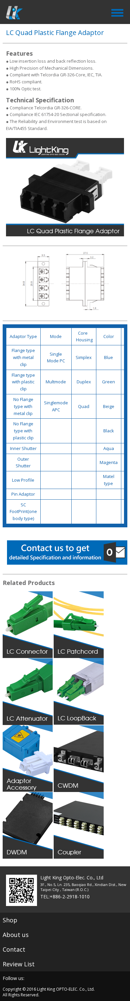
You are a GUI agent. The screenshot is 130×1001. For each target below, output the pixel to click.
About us (16, 935)
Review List (19, 964)
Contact (14, 949)
